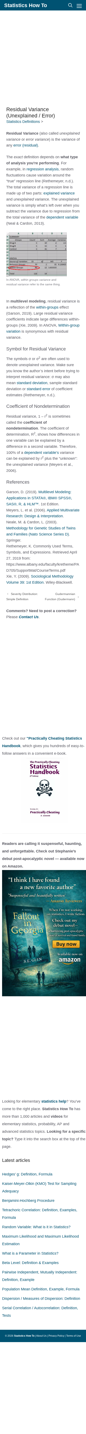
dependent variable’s (41, 453)
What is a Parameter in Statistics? (30, 1253)
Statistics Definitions (23, 122)
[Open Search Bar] (70, 5)
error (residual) (25, 145)
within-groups (47, 307)
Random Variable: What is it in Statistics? (36, 1227)
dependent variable (62, 217)
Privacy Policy (56, 1335)
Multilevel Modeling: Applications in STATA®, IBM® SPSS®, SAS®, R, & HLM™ (39, 498)
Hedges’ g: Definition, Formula (27, 1174)
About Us (41, 1335)
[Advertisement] (43, 58)
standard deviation (32, 383)
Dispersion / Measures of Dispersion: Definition (41, 1298)
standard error (38, 389)
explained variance (59, 193)
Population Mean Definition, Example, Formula (41, 1289)
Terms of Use (73, 1335)
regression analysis (43, 169)
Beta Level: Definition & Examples (30, 1263)
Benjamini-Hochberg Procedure (28, 1200)
